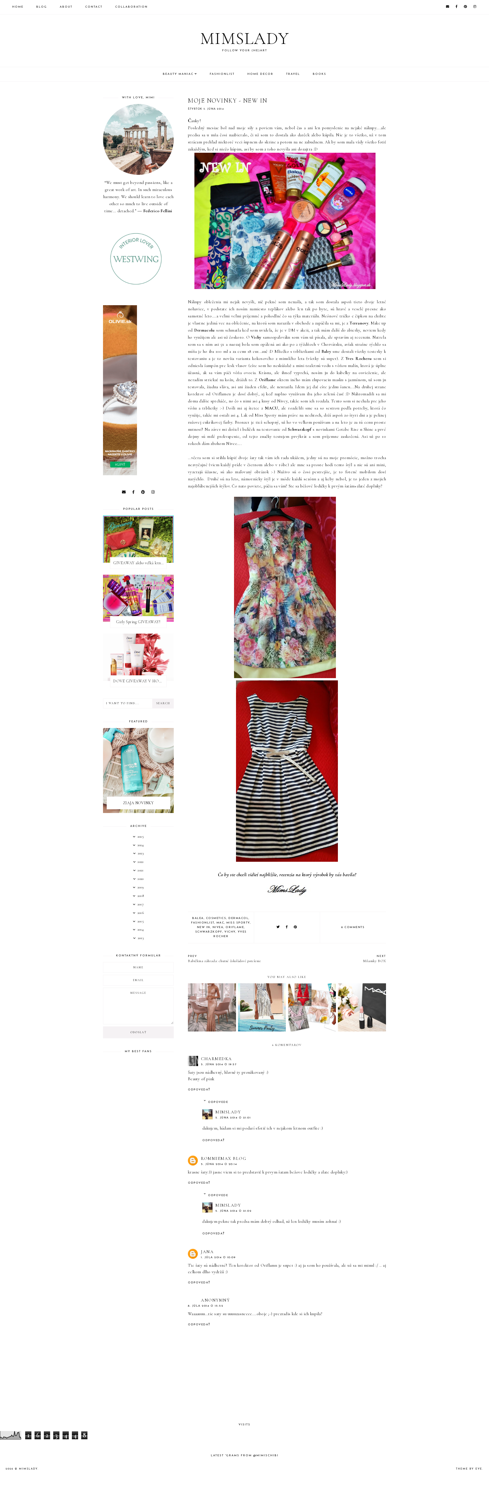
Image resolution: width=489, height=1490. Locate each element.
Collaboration (131, 7)
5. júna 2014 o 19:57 (219, 1064)
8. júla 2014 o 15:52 (205, 1306)
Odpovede (218, 1102)
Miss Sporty (238, 922)
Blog (41, 7)
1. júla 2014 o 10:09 (218, 1257)
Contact (93, 7)
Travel (293, 74)
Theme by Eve (469, 1469)
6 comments (352, 927)
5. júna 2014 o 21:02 (233, 1211)
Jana (207, 1251)
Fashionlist (222, 74)
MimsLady (228, 1112)
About (66, 7)
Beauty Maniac (178, 74)
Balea (198, 918)
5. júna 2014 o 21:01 (233, 1117)
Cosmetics (216, 918)
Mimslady (244, 38)
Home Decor (260, 74)
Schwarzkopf (208, 931)
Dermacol (238, 918)
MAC (220, 922)
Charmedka (216, 1058)
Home (17, 7)
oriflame (235, 927)
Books (319, 74)
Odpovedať (199, 1089)
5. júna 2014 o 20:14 (219, 1164)
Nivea (218, 927)
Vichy (229, 931)
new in (203, 927)
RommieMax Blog (223, 1158)
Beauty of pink (201, 1078)
